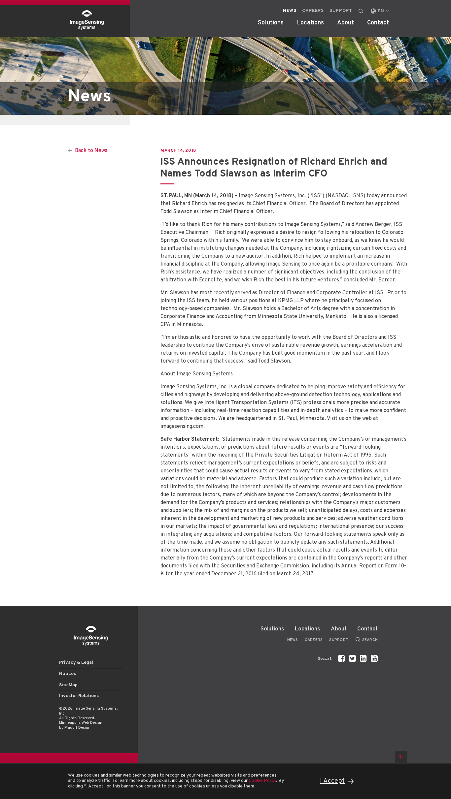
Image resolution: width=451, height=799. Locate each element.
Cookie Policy (262, 780)
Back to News (91, 150)
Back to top (401, 757)
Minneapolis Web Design (80, 722)
